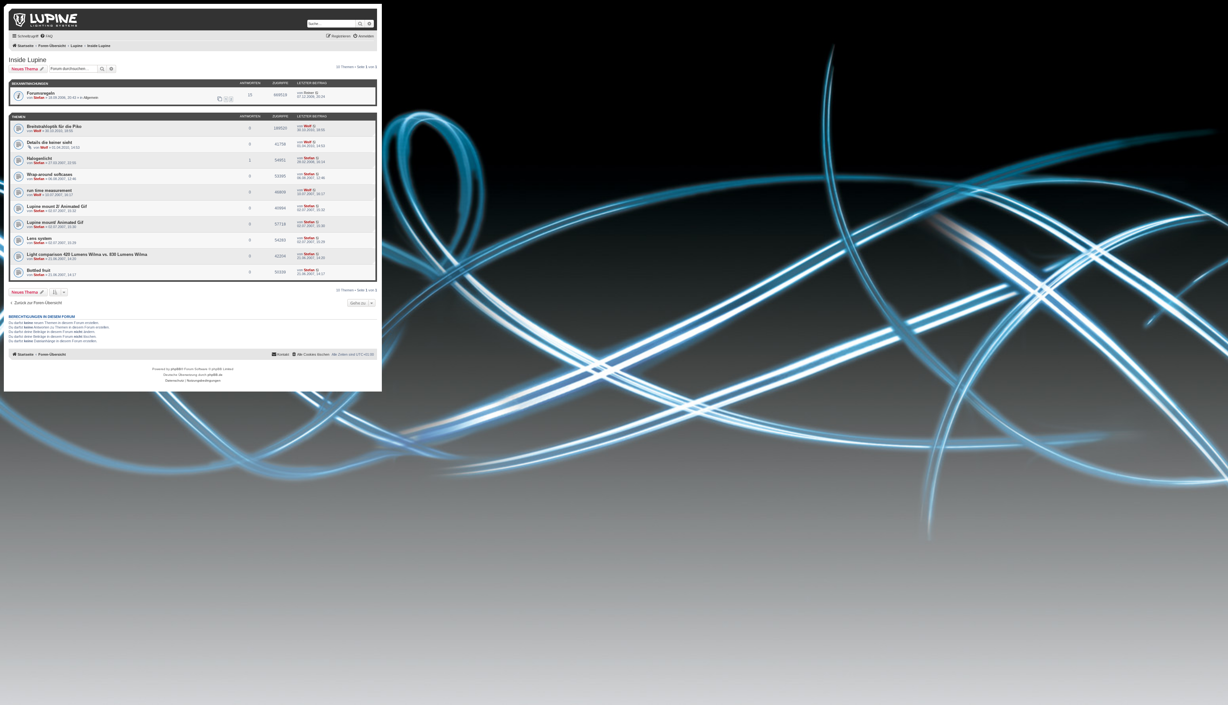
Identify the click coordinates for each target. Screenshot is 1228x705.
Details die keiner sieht (49, 142)
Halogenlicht (39, 158)
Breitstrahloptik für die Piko (54, 126)
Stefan (39, 97)
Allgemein (90, 97)
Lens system (39, 238)
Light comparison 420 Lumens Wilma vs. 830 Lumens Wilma (87, 254)
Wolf (37, 131)
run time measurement (49, 190)
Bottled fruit (38, 270)
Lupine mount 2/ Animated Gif (57, 206)
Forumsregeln (41, 93)
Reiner (309, 93)
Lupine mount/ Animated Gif (55, 222)
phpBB (176, 369)
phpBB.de (215, 374)
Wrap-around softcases (49, 174)
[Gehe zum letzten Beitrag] (317, 93)
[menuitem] (46, 36)
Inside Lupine (27, 59)
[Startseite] (46, 19)
